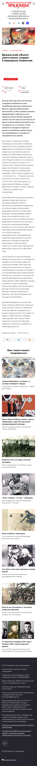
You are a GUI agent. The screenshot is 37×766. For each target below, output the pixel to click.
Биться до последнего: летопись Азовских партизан (17, 608)
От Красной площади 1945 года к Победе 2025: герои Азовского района (17, 644)
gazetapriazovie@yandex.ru (18, 16)
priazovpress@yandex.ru (18, 18)
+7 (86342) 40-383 (18, 14)
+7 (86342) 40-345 (18, 11)
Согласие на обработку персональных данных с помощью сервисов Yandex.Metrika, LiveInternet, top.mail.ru (16, 733)
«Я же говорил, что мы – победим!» (17, 498)
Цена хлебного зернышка (13, 533)
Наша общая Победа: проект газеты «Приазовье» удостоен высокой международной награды (18, 421)
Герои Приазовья (10, 79)
